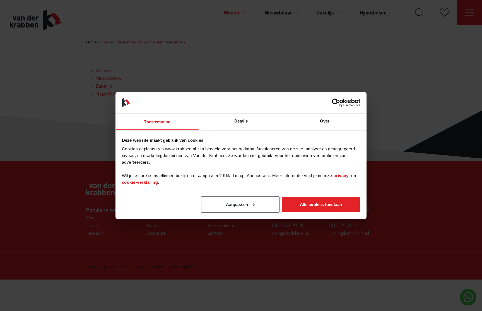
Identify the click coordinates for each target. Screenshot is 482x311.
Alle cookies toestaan (321, 204)
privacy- (342, 175)
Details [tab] (241, 121)
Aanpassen (237, 204)
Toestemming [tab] (157, 121)
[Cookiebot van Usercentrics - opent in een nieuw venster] (336, 102)
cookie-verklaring (140, 182)
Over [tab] (324, 121)
